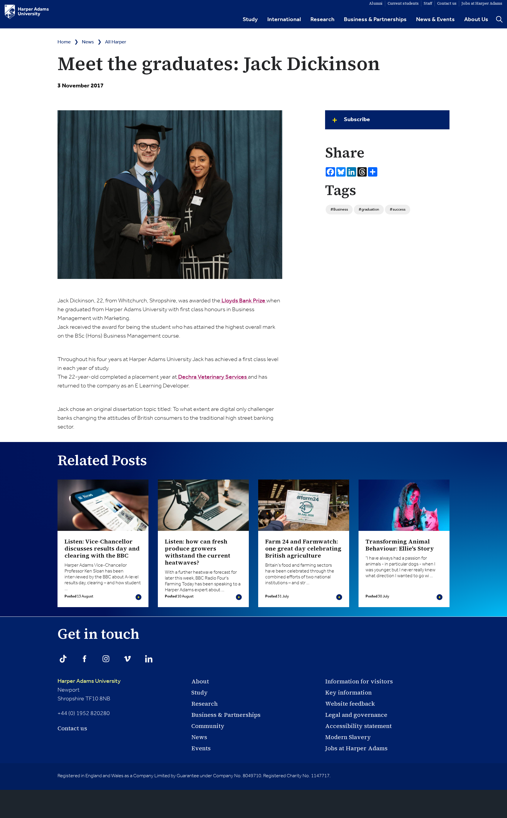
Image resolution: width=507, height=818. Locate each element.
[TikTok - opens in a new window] (63, 658)
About (200, 681)
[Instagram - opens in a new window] (106, 658)
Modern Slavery (348, 737)
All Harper (115, 42)
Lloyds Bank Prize (243, 300)
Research (322, 19)
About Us (476, 19)
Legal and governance (356, 715)
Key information (348, 692)
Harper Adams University (89, 681)
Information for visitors (359, 681)
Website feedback (350, 704)
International (284, 19)
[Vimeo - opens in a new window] (127, 658)
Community (207, 726)
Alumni (376, 3)
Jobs (482, 3)
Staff (428, 3)
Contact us (72, 728)
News (88, 42)
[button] (387, 119)
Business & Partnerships (375, 19)
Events (201, 748)
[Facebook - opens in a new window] (84, 658)
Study (250, 19)
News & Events (435, 19)
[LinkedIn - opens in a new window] (149, 658)
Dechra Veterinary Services (212, 377)
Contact (447, 3)
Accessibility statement (358, 726)
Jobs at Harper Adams (356, 748)
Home (64, 42)
